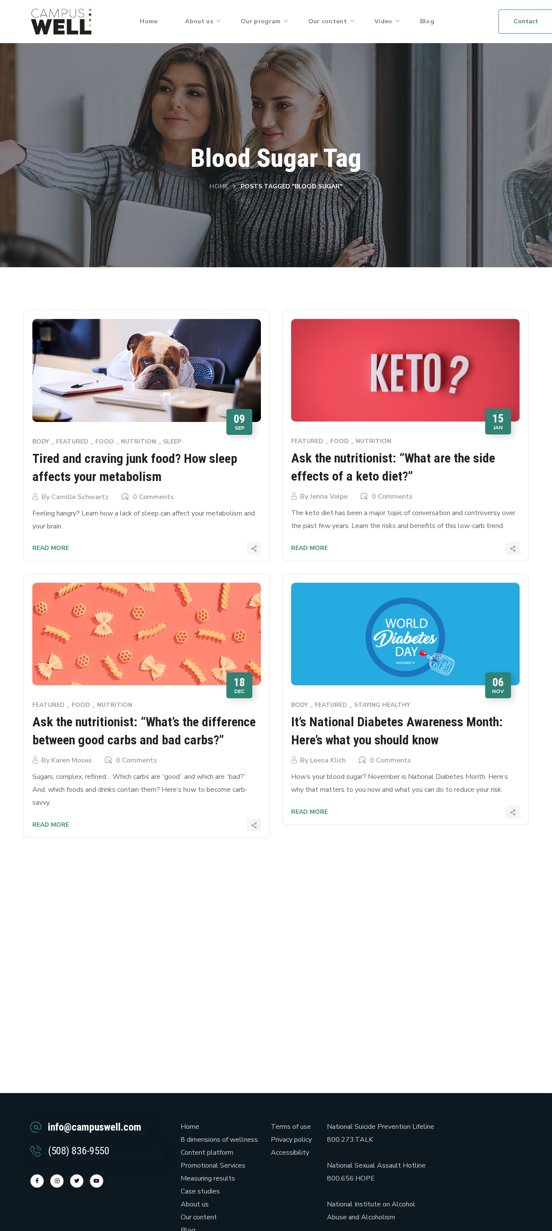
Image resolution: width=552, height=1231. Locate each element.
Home (219, 186)
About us (195, 1204)
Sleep (172, 441)
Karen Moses (71, 760)
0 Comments (153, 497)
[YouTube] (97, 1181)
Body (40, 441)
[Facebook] (37, 1181)
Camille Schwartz (80, 497)
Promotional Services (213, 1165)
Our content (199, 1217)
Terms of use (291, 1126)
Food (104, 441)
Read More (50, 548)
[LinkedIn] (77, 1181)
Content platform (207, 1152)
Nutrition (138, 441)
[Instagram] (57, 1181)
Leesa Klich (328, 760)
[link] (61, 21)
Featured (72, 441)
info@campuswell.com (94, 1127)
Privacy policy (291, 1139)
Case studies (200, 1191)
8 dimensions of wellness (219, 1139)
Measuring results (208, 1178)
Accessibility (290, 1152)
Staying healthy (382, 705)
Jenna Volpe (329, 496)
